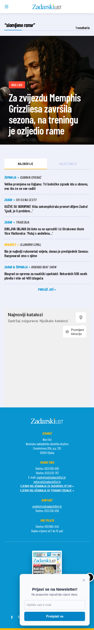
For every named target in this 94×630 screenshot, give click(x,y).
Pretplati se (54, 616)
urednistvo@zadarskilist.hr (47, 506)
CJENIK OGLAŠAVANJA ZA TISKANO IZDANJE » (47, 490)
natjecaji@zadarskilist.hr (47, 482)
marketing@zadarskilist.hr (51, 477)
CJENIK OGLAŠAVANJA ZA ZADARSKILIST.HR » (47, 486)
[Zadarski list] (47, 7)
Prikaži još (46, 289)
